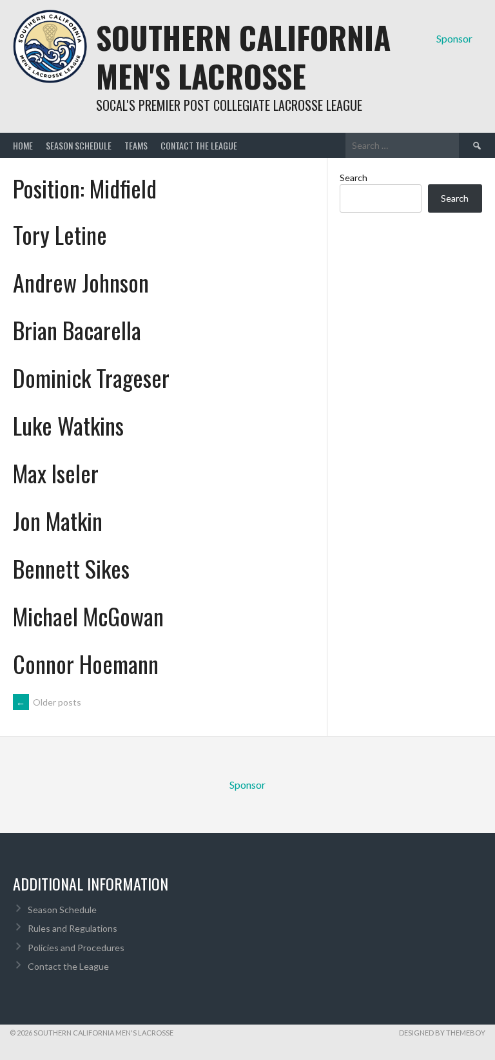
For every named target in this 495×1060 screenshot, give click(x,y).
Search (353, 177)
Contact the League (198, 145)
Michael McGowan (88, 616)
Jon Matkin (57, 520)
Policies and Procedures (76, 947)
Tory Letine (60, 234)
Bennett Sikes (71, 568)
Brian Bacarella (77, 330)
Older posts (48, 702)
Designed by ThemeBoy (442, 1032)
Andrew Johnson (81, 282)
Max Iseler (56, 473)
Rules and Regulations (72, 928)
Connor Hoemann (86, 663)
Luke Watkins (68, 425)
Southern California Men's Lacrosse (243, 56)
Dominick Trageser (91, 377)
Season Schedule (79, 145)
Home (23, 145)
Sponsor (454, 38)
